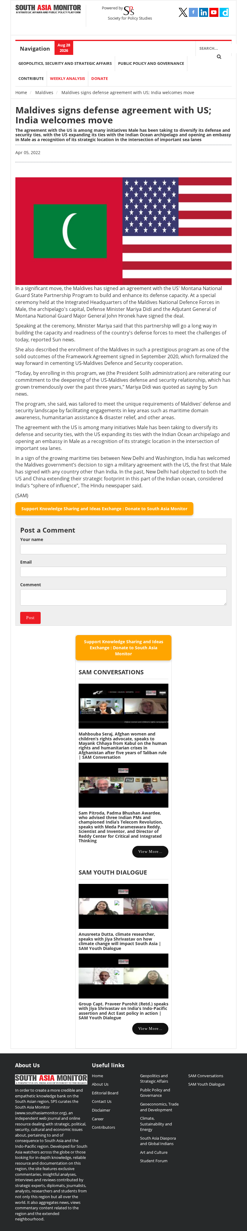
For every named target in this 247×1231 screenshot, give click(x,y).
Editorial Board (105, 1093)
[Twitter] (183, 12)
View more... (150, 851)
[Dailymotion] (224, 12)
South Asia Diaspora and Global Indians (158, 1141)
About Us (100, 1084)
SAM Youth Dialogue (113, 872)
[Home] (48, 9)
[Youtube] (213, 12)
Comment (30, 584)
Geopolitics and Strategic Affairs (154, 1078)
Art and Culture (153, 1152)
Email (26, 562)
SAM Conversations (205, 1075)
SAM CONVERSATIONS (111, 672)
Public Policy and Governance (151, 63)
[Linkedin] (203, 12)
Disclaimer (101, 1110)
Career (98, 1119)
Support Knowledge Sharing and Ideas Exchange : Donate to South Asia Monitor (104, 508)
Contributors (103, 1127)
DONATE (99, 78)
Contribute (31, 78)
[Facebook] (193, 12)
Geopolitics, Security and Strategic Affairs (65, 63)
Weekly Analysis (67, 78)
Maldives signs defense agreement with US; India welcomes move (113, 115)
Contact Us (101, 1101)
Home (21, 92)
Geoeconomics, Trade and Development (159, 1106)
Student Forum (153, 1160)
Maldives (44, 92)
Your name (31, 539)
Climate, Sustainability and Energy (156, 1123)
